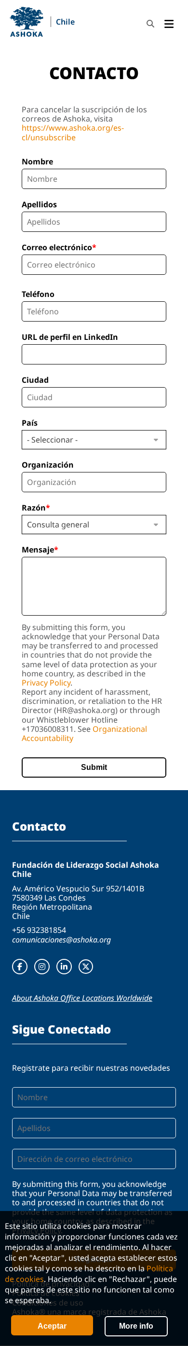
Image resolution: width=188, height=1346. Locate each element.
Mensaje (38, 549)
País (30, 423)
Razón (34, 507)
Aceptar (52, 1326)
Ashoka (26, 22)
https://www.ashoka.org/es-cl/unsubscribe (73, 132)
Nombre (37, 161)
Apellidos (39, 204)
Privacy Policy (46, 682)
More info (136, 1326)
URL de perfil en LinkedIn (70, 337)
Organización (48, 465)
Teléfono (38, 294)
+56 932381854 (39, 930)
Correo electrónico (57, 247)
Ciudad (35, 380)
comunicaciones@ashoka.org (61, 939)
